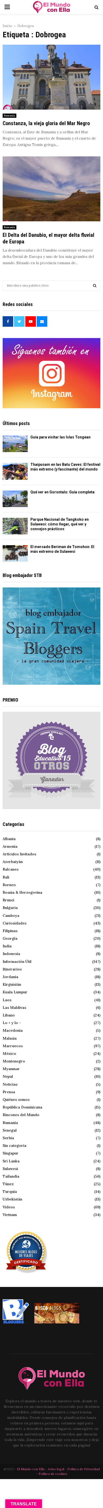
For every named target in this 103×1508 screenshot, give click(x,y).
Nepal (8, 1076)
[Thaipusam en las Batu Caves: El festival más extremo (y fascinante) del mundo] (15, 471)
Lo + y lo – (12, 1022)
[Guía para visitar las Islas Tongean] (15, 444)
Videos (9, 1207)
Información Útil (17, 961)
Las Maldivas (14, 1007)
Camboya (11, 915)
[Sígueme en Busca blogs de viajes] (56, 1322)
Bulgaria (10, 907)
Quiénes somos (16, 1099)
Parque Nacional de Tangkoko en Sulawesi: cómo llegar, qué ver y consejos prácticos (59, 524)
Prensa (9, 1092)
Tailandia (11, 1176)
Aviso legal (56, 1469)
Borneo (9, 884)
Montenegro (14, 1061)
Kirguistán (12, 984)
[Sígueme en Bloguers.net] (16, 1322)
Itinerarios (12, 969)
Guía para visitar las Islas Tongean (60, 437)
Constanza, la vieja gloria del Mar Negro (46, 123)
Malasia (10, 1038)
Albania (9, 838)
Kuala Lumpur (15, 992)
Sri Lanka (11, 1161)
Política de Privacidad (83, 1469)
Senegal (10, 1130)
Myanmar (11, 1068)
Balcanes (10, 869)
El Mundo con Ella (31, 1469)
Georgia (10, 938)
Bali (6, 877)
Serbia (8, 1138)
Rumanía (9, 115)
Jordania (10, 976)
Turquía (10, 1191)
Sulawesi (10, 1168)
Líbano (9, 1015)
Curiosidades (14, 923)
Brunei (8, 900)
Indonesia (11, 953)
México (9, 1053)
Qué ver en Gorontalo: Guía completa (62, 492)
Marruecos (13, 1046)
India (7, 946)
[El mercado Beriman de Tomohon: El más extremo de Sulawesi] (15, 553)
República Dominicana (22, 1107)
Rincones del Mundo (21, 1114)
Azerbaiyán (13, 861)
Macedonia (13, 1030)
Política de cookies (53, 1474)
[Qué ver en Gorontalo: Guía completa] (15, 498)
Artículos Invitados (19, 854)
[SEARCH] (94, 285)
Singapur (10, 1153)
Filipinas (10, 930)
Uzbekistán (12, 1199)
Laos (7, 1000)
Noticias (10, 1084)
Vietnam (10, 1214)
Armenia (10, 846)
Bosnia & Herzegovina (22, 892)
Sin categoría (14, 1145)
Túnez (8, 1184)
